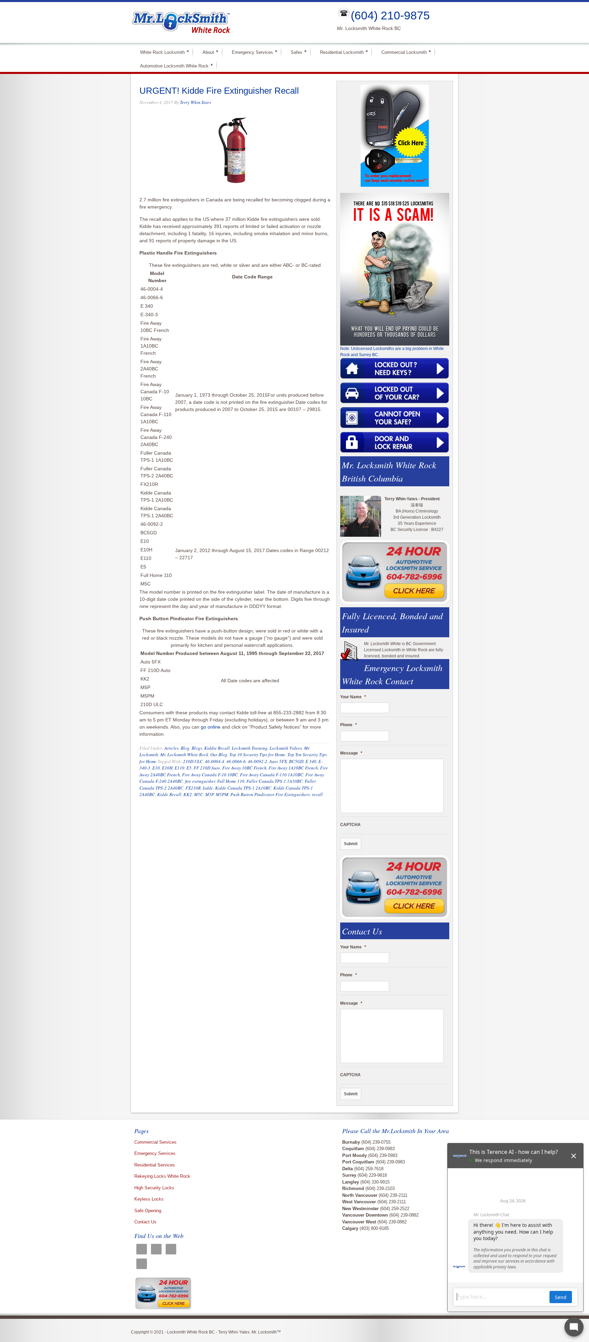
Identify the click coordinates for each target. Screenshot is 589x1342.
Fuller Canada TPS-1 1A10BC (274, 781)
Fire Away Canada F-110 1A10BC (271, 775)
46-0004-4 (214, 761)
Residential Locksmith (339, 52)
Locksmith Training (250, 748)
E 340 (310, 761)
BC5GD (296, 761)
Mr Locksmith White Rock (228, 22)
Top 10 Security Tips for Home (257, 754)
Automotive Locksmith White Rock (171, 65)
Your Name (353, 697)
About (205, 52)
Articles (171, 748)
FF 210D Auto (207, 768)
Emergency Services (249, 52)
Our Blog (218, 754)
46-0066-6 (236, 761)
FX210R (193, 788)
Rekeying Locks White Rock (162, 1176)
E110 (179, 768)
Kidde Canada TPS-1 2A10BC (243, 788)
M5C (198, 794)
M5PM (222, 794)
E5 (189, 768)
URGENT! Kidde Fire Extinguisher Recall (219, 91)
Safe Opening (147, 1210)
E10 (156, 768)
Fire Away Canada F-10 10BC (210, 775)
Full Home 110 (230, 781)
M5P (209, 794)
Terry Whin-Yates (195, 102)
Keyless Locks (149, 1199)
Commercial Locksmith (401, 52)
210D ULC (193, 761)
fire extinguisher (200, 781)
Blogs (197, 748)
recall (317, 794)
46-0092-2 (257, 761)
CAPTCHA (350, 824)
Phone (348, 724)
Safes (293, 52)
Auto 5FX (278, 761)
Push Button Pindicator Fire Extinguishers (270, 794)
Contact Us (145, 1221)
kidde (208, 788)
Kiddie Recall (217, 748)
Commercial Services (155, 1142)
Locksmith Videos (286, 748)
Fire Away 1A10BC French (293, 768)
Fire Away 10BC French (244, 768)
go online (211, 727)
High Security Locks (154, 1187)
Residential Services (154, 1165)
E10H (167, 768)
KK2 (187, 794)
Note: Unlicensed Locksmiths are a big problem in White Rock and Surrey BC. (392, 351)
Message (351, 753)
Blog (185, 748)
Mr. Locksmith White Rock (184, 754)
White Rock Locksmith (159, 52)
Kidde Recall (169, 794)
